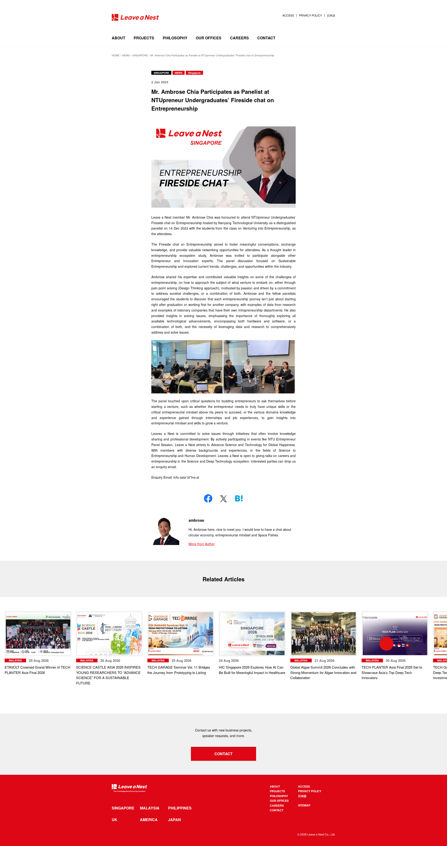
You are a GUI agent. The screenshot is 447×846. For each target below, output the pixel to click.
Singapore (194, 72)
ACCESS (288, 15)
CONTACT (266, 38)
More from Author (202, 543)
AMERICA (149, 820)
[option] (109, 648)
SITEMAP (304, 805)
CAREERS (239, 38)
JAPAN (174, 820)
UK (114, 820)
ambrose (196, 520)
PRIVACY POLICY (310, 15)
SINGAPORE (161, 72)
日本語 (331, 15)
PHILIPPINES (180, 808)
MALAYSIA (149, 808)
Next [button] (412, 644)
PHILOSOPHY (175, 38)
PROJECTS (144, 38)
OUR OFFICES (208, 38)
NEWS (178, 72)
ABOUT (118, 38)
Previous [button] (35, 644)
